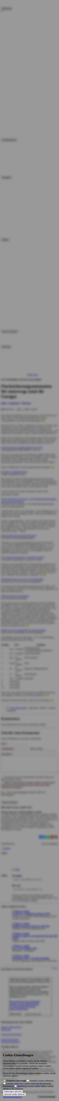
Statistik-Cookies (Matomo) (41, 1081)
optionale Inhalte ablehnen (14, 1094)
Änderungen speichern (13, 1091)
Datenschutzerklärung (12, 1097)
